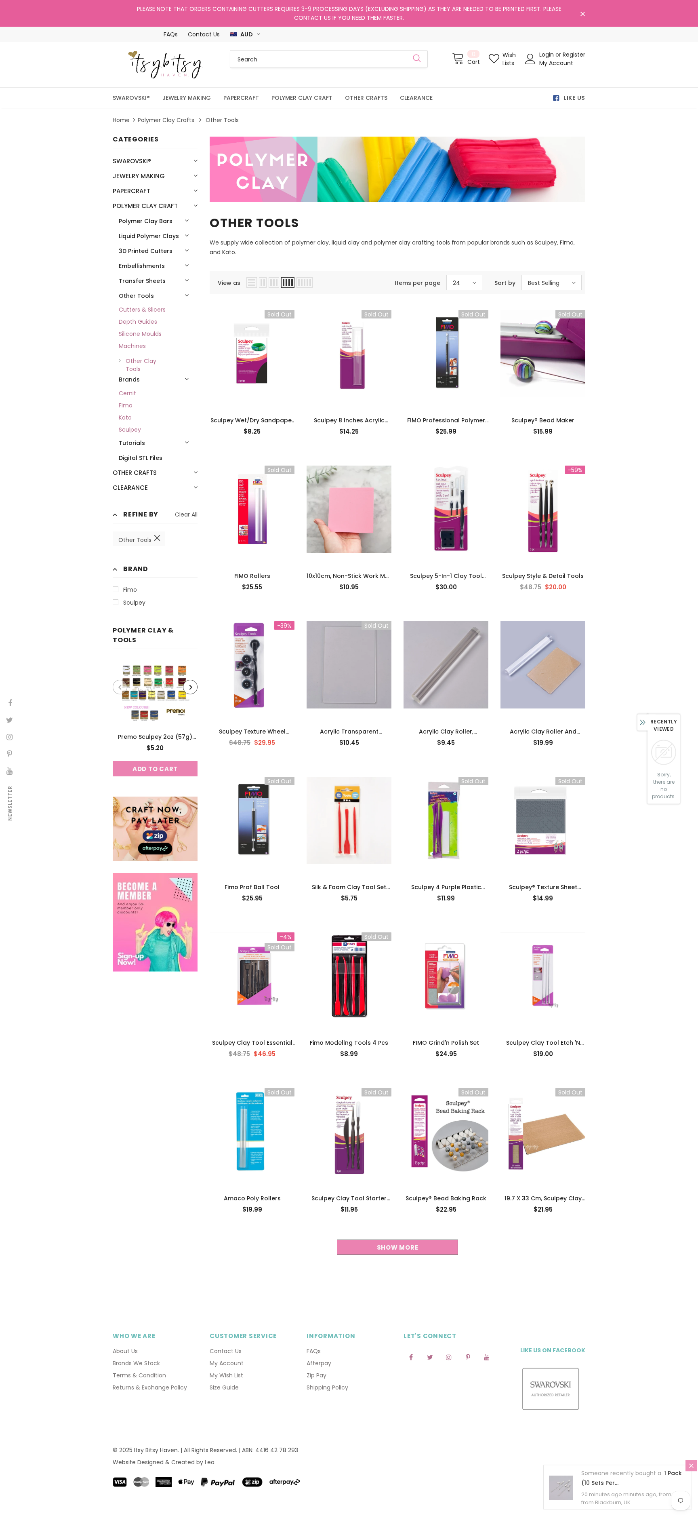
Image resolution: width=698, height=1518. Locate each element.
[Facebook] (411, 1356)
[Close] (691, 1468)
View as (229, 283)
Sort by (504, 283)
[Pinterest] (467, 1356)
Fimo (130, 590)
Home (121, 120)
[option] (155, 718)
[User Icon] (530, 59)
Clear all (186, 514)
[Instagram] (449, 1356)
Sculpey (134, 603)
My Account (556, 63)
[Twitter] (430, 1356)
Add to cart (155, 769)
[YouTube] (486, 1356)
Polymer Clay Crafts (166, 120)
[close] (582, 14)
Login (547, 55)
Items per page (417, 283)
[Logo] (165, 64)
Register (574, 55)
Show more (397, 1247)
